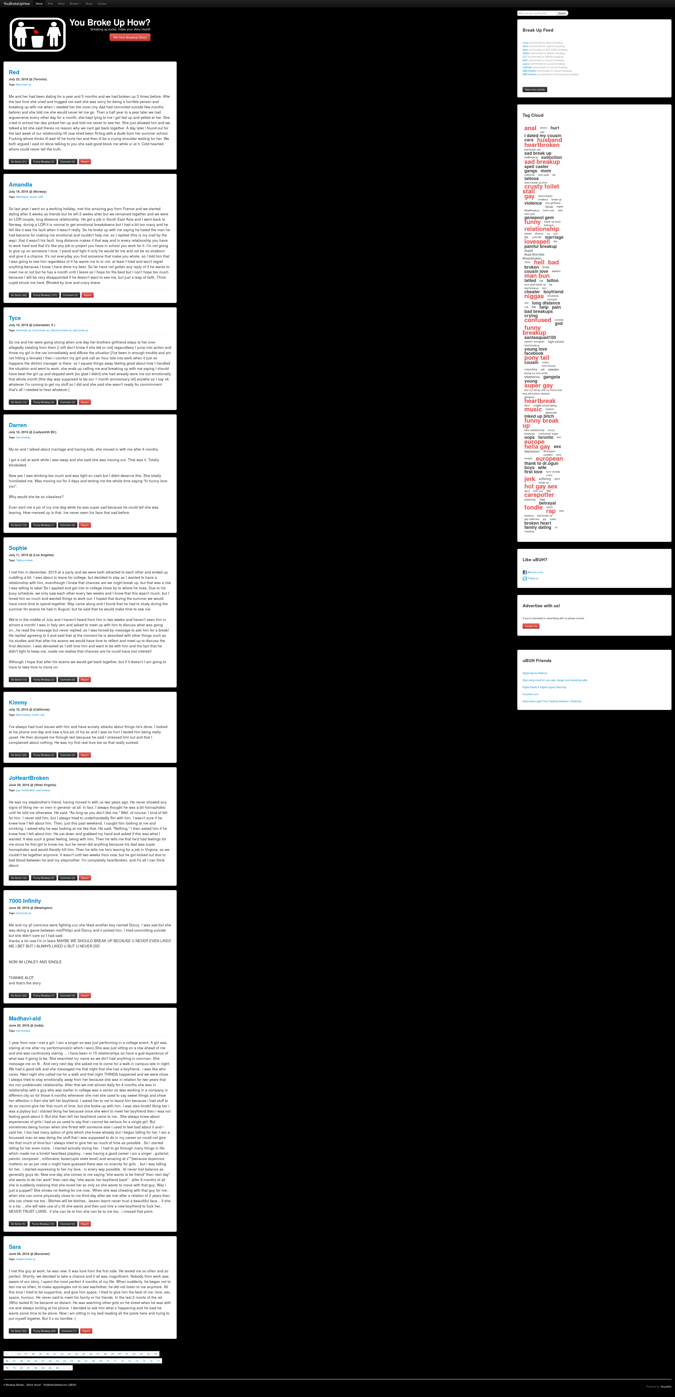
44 (76, 1354)
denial (33, 196)
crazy (549, 475)
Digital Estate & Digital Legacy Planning (544, 687)
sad (42, 714)
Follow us (532, 578)
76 (151, 1361)
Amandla (20, 184)
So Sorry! (19, 161)
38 (33, 1354)
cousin (531, 362)
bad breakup (23, 437)
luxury (551, 430)
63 (57, 1361)
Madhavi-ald (25, 1018)
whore (543, 127)
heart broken (545, 196)
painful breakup (540, 246)
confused (537, 319)
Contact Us (531, 626)
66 (79, 1361)
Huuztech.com (531, 694)
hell (539, 262)
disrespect (549, 451)
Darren (18, 425)
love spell (543, 175)
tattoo (553, 280)
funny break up (40, 330)
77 (158, 1361)
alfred (544, 53)
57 (14, 1361)
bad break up (23, 330)
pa (541, 280)
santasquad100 (540, 337)
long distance (546, 303)
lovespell (537, 241)
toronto (545, 437)
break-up (556, 199)
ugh (543, 369)
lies (555, 241)
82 (35, 1368)
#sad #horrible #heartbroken (533, 256)
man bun (537, 275)
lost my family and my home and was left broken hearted (542, 391)
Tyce (15, 318)
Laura (544, 63)
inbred (527, 233)
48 (105, 1354)
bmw (545, 267)
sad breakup (43, 790)
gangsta (551, 376)
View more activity (535, 89)
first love (533, 471)
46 (90, 1354)
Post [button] (50, 3)
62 (50, 1361)
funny (532, 221)
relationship (541, 228)
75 (144, 1361)
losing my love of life (536, 373)
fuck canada (553, 471)
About (61, 3)
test (559, 437)
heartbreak (540, 400)
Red (14, 72)
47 (98, 1354)
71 (115, 1361)
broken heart (537, 523)
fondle (533, 507)
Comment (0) (67, 161)
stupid (528, 250)
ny (556, 527)
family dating (537, 527)
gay (18, 790)
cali (526, 307)
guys (557, 478)
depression (532, 451)
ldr (550, 284)
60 (35, 1361)
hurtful (35, 714)
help (543, 307)
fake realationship (534, 430)
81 (28, 1368)
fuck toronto (548, 365)
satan (553, 519)
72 (122, 1361)
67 (86, 1361)
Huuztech (666, 1386)
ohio (560, 210)
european (549, 458)
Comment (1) (69, 1331)
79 (14, 1368)
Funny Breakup (43, 161)
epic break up (80, 330)
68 (93, 1361)
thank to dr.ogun (541, 463)
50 (119, 1354)
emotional (552, 295)
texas (549, 206)
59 (28, 1361)
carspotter (539, 494)
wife (542, 467)
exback (549, 409)
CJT (543, 56)
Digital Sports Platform (535, 673)
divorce (539, 233)
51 (127, 1354)
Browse (74, 3)
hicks (527, 262)
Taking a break (24, 560)
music (533, 409)
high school (556, 341)
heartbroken (28, 790)
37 (26, 1354)
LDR (40, 196)
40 (47, 1354)
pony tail (536, 357)
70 (108, 1361)
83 (43, 1368)
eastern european (534, 341)
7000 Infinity (25, 901)
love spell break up (535, 284)
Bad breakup (23, 714)
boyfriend (553, 291)
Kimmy (18, 702)
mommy (530, 499)
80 (21, 1368)
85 (57, 1368)
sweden (553, 369)
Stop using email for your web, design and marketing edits (555, 680)
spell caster (536, 166)
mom (546, 170)
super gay (538, 385)
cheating (529, 531)
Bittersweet (22, 196)
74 (136, 1361)
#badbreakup (531, 210)
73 (129, 1361)
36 (18, 1354)
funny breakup (534, 330)
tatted (530, 280)
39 (40, 1354)
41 (54, 1354)
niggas (534, 295)
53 (141, 1354)
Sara (15, 1247)
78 (7, 1368)
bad (553, 262)
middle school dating (545, 405)
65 (71, 1361)
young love (535, 349)
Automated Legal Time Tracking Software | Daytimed (552, 701)
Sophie (18, 548)
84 (50, 1368)
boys (529, 467)
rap (551, 510)
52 (134, 1354)
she (526, 303)
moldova (543, 199)
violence (533, 203)
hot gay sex (540, 486)
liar (554, 175)
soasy (545, 362)
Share (89, 3)
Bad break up (23, 84)
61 (43, 1361)
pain (556, 307)
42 (62, 1354)
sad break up (537, 153)
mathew (545, 67)
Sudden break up (25, 1259)
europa (528, 458)
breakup (529, 515)
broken (531, 267)
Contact (102, 3)
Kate (543, 60)
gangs (530, 170)
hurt (555, 127)
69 (100, 1361)
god (559, 323)
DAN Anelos (547, 70)
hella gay (537, 446)
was (561, 510)
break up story (552, 221)
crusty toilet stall (541, 188)
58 (21, 1361)
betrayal (547, 503)
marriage (554, 237)
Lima (543, 42)
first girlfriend (552, 203)
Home (39, 3)
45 (83, 1354)
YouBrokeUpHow (17, 3)
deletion (556, 271)
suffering (545, 478)
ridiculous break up (61, 330)
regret (560, 206)
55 (155, 1354)
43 (69, 1354)
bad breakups (538, 311)
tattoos (531, 178)
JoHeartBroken (29, 778)
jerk (529, 478)
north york (548, 210)
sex (557, 446)
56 (7, 1361)
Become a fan (535, 572)
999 (534, 307)
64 (64, 1361)
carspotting (530, 369)
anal (530, 127)
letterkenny (532, 376)
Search (562, 13)
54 (148, 1354)
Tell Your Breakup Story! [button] (130, 37)
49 (112, 1354)
